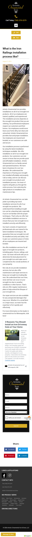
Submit (16, 426)
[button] (16, 25)
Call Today (16, 20)
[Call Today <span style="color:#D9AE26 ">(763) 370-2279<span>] (16, 16)
